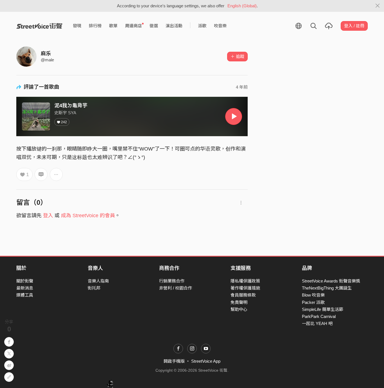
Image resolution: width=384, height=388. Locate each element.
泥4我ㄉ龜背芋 (70, 105)
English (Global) (242, 5)
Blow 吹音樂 (313, 295)
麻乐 (46, 53)
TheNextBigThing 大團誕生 (327, 288)
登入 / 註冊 (354, 25)
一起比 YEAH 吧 (317, 323)
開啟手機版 (174, 361)
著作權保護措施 (245, 288)
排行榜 (95, 25)
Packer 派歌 (313, 302)
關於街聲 (24, 281)
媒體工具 (24, 295)
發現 (77, 25)
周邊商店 (133, 25)
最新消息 (24, 288)
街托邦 (94, 288)
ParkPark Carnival (319, 316)
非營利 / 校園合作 (175, 288)
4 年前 (242, 87)
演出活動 (174, 25)
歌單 (113, 25)
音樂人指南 (98, 281)
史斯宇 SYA (65, 112)
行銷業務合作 (171, 281)
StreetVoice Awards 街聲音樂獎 (331, 281)
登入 (48, 215)
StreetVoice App (205, 361)
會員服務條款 (243, 295)
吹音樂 (220, 25)
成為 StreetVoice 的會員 (88, 215)
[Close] (377, 6)
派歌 (202, 25)
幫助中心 (239, 309)
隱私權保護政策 (245, 281)
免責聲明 (239, 302)
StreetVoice (39, 26)
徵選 (154, 25)
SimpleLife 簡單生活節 (322, 309)
